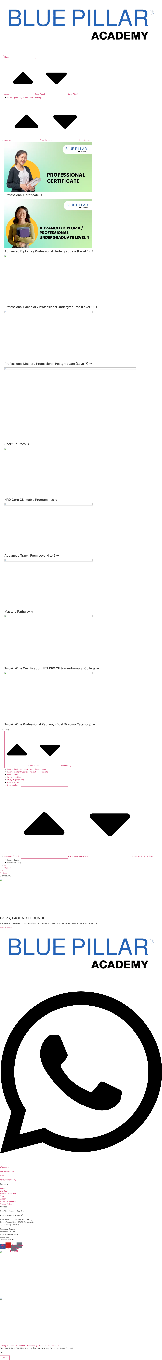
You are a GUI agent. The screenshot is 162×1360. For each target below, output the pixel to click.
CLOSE (5, 1358)
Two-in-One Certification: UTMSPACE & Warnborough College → (51, 668)
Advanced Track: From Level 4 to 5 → (31, 555)
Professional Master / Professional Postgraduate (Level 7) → (48, 364)
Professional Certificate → (23, 195)
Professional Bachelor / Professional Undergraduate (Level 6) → (51, 307)
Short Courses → (16, 444)
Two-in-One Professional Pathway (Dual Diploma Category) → (49, 724)
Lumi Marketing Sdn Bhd (62, 1348)
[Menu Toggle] (2, 53)
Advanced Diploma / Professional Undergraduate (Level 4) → (49, 251)
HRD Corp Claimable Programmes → (31, 500)
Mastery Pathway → (19, 611)
